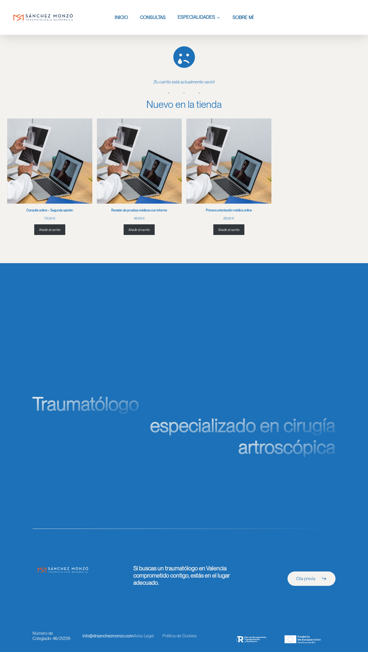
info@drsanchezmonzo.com (108, 635)
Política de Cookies (179, 635)
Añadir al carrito (49, 230)
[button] (311, 579)
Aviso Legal (143, 635)
